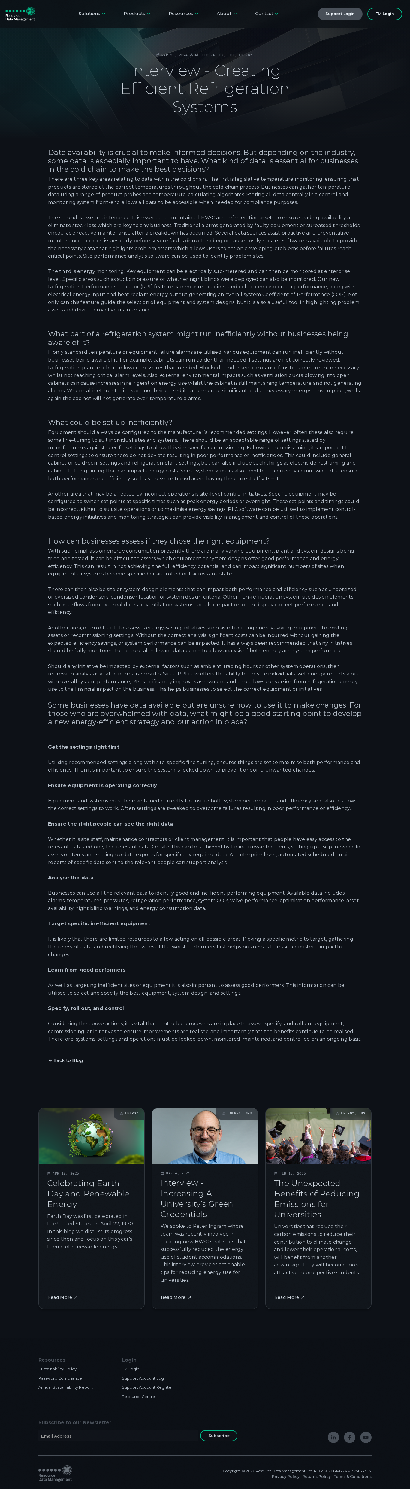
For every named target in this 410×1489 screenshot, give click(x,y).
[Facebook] (349, 1437)
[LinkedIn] (333, 1437)
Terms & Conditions (352, 1476)
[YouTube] (366, 1437)
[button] (92, 14)
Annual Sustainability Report (65, 1387)
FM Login (130, 1369)
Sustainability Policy (57, 1369)
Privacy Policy (286, 1476)
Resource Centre (138, 1396)
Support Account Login (144, 1378)
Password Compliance (60, 1378)
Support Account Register (147, 1387)
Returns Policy (316, 1476)
